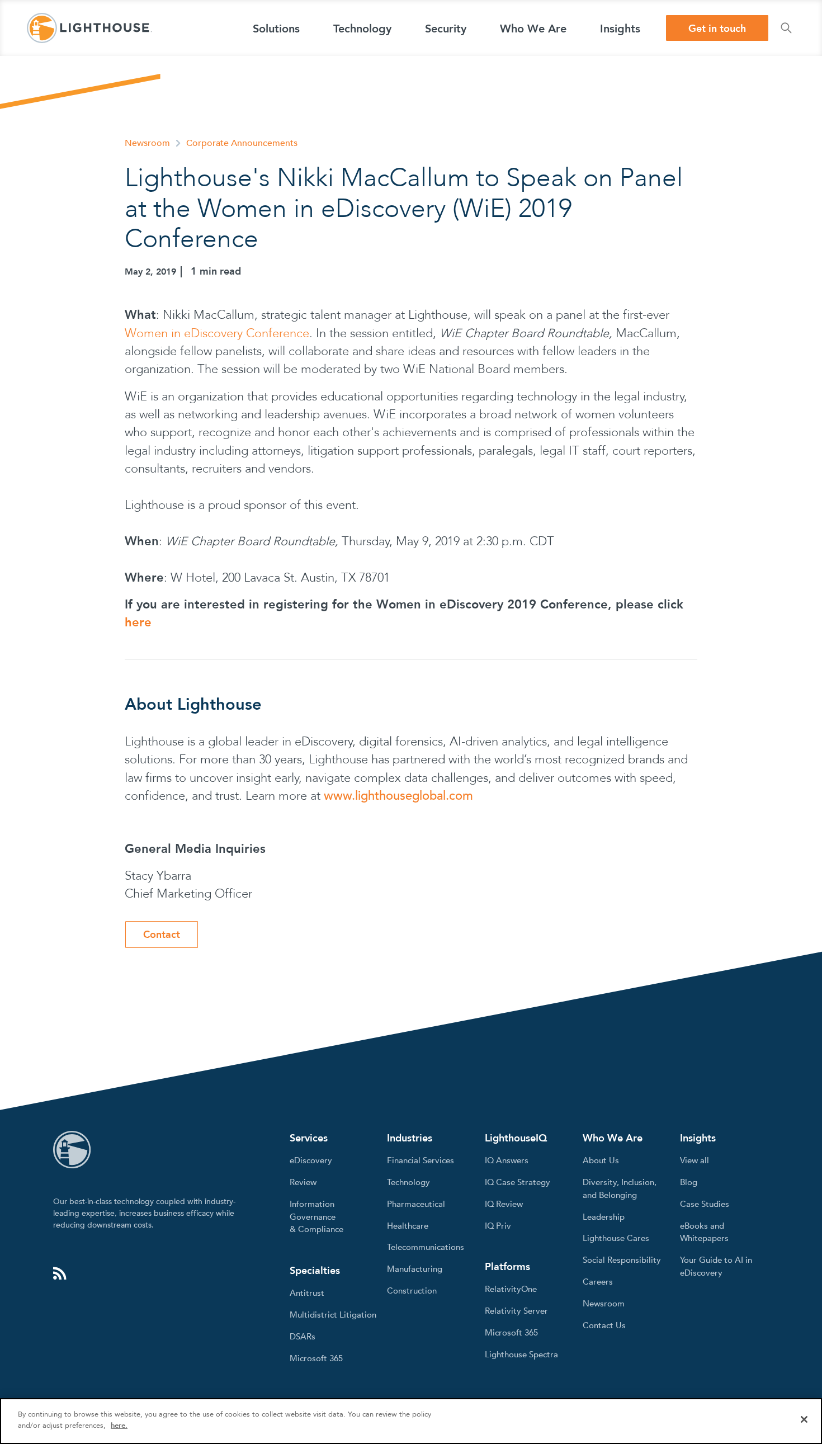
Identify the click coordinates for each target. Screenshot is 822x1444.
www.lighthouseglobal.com (398, 795)
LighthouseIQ (516, 1138)
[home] (89, 28)
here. (119, 1425)
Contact (161, 935)
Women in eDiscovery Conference (217, 333)
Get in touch (717, 29)
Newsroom (147, 143)
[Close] (804, 1419)
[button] (276, 28)
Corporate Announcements (241, 143)
